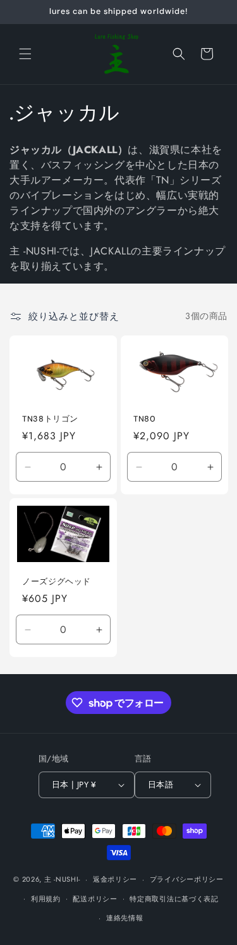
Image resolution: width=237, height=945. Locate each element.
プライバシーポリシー (187, 879)
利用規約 (46, 899)
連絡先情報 (124, 918)
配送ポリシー (95, 899)
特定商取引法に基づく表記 (174, 899)
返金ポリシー (115, 879)
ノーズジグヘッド (56, 582)
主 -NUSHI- (62, 879)
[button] (25, 54)
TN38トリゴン (50, 418)
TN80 (144, 418)
